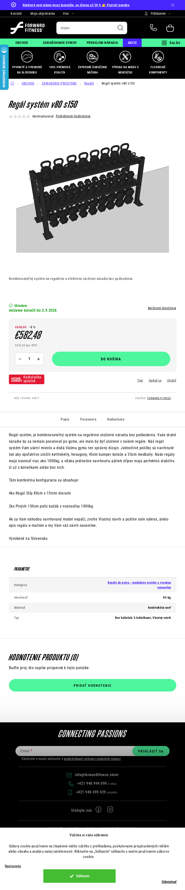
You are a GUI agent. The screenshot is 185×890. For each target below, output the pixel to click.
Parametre (88, 419)
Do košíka (111, 359)
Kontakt (16, 13)
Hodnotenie (115, 419)
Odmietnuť (169, 882)
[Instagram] (110, 810)
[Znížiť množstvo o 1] (20, 359)
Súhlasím (82, 876)
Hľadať (120, 28)
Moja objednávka (42, 13)
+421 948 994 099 (154, 28)
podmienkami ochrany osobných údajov (92, 759)
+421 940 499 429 (91, 792)
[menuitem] (24, 43)
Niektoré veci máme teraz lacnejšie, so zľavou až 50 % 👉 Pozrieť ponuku (76, 5)
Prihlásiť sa (151, 751)
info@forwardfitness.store (97, 774)
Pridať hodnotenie (93, 685)
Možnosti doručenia (162, 308)
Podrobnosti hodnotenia (73, 116)
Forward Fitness (159, 398)
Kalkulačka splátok (32, 379)
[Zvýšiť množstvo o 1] (38, 359)
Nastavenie (13, 866)
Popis (65, 419)
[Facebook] (99, 810)
